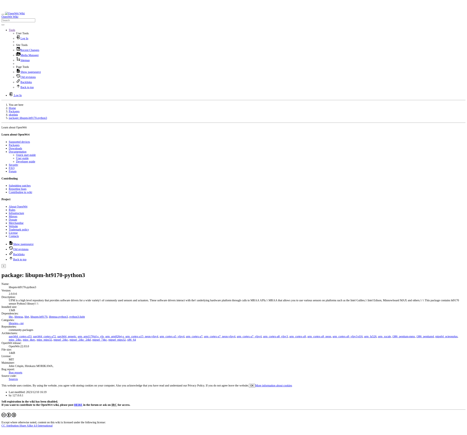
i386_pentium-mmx (403, 336)
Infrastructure (16, 213)
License (13, 232)
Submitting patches (20, 185)
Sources (13, 379)
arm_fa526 (370, 336)
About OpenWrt (18, 206)
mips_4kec (29, 339)
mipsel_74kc (99, 339)
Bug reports (15, 372)
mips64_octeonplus (446, 336)
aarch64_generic (66, 336)
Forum (12, 171)
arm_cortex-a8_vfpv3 (275, 336)
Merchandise (16, 223)
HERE (78, 404)
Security (13, 164)
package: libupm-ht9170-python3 (28, 117)
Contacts (14, 236)
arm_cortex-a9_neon (319, 336)
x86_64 (131, 339)
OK (252, 385)
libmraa (18, 316)
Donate (13, 219)
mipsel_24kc (60, 339)
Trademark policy (19, 229)
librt (26, 316)
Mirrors (13, 216)
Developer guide (25, 161)
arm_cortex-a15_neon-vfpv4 (141, 336)
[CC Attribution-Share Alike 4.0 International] (8, 416)
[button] (12, 30)
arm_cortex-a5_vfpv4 (172, 336)
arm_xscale (384, 336)
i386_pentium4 (425, 336)
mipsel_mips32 (117, 339)
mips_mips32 (44, 339)
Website (13, 226)
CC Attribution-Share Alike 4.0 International (27, 425)
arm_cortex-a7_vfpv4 (249, 336)
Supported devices (19, 141)
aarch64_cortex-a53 (20, 336)
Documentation (17, 151)
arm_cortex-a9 (297, 336)
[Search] (2, 24)
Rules (12, 209)
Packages (14, 111)
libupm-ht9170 (38, 316)
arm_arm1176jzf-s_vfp (91, 336)
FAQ (12, 168)
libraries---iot (16, 323)
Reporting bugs (17, 188)
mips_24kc (15, 339)
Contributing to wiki (20, 192)
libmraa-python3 (58, 316)
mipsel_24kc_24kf (80, 339)
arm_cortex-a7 (194, 336)
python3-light (77, 316)
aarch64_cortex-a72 (44, 336)
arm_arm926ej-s (114, 336)
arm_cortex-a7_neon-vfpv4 (219, 336)
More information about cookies (273, 385)
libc (11, 316)
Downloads (15, 148)
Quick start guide (26, 154)
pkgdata (13, 114)
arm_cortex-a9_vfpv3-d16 (348, 336)
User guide (22, 158)
